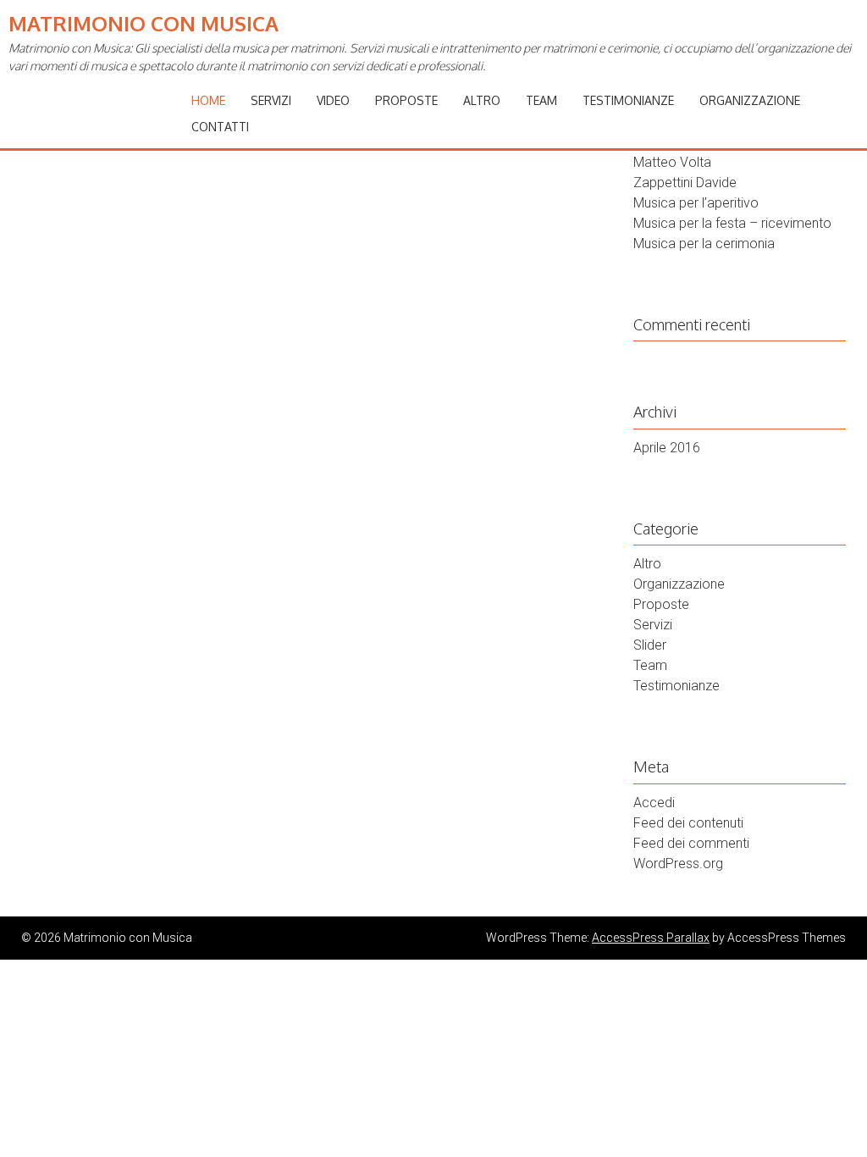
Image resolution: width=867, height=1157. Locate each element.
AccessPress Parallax (651, 937)
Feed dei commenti (691, 843)
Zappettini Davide (685, 182)
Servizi (271, 100)
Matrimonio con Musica (143, 23)
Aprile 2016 (666, 448)
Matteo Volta (672, 162)
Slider (649, 645)
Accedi (654, 802)
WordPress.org (678, 863)
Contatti (220, 126)
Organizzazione (749, 100)
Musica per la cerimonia (704, 243)
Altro (481, 100)
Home (208, 100)
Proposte (406, 100)
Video (333, 100)
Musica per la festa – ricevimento (732, 223)
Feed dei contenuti (688, 823)
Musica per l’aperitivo (696, 203)
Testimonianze (628, 100)
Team (541, 100)
